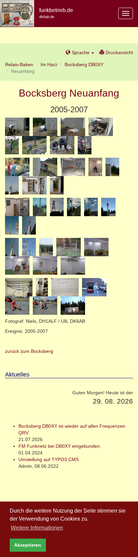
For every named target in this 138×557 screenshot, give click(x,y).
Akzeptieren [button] (27, 545)
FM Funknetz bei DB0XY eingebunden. (59, 446)
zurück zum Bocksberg (29, 351)
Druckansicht (118, 52)
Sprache (80, 52)
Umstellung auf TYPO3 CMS (48, 459)
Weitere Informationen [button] (37, 528)
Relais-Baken (19, 64)
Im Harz (49, 64)
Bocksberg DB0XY (84, 64)
